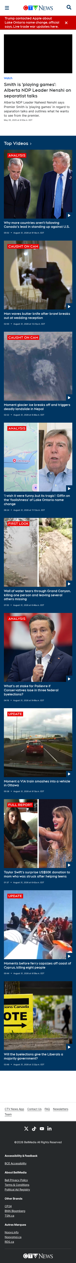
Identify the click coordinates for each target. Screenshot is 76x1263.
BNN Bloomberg (15, 1211)
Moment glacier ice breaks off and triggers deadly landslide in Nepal (37, 407)
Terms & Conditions (17, 1184)
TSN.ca (9, 1215)
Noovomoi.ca (13, 1237)
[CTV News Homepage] (38, 7)
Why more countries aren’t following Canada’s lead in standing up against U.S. (37, 225)
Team (8, 1114)
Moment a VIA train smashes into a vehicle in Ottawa (37, 783)
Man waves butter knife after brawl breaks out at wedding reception (37, 316)
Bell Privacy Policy (16, 1180)
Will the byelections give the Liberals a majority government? (33, 1056)
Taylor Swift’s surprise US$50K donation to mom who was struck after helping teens (37, 874)
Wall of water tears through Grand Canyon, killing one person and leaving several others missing (37, 595)
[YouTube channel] (42, 1128)
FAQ (47, 1109)
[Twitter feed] (26, 1128)
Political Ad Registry (17, 1189)
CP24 (8, 1206)
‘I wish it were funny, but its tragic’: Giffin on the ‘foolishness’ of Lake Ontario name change (37, 500)
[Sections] (7, 8)
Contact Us (34, 1109)
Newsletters (60, 1109)
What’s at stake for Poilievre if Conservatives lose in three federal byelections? (31, 690)
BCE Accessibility (16, 1163)
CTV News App (14, 1109)
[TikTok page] (34, 1128)
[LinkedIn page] (49, 1128)
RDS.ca (9, 1241)
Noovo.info (12, 1232)
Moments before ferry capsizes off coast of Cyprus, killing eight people (37, 965)
